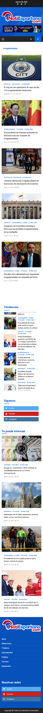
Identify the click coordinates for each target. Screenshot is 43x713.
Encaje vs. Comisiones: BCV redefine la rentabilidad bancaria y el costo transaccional (21, 448)
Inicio (4, 639)
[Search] (31, 39)
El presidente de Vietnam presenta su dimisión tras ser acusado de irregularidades (21, 113)
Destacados (16, 84)
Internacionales (9, 129)
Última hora (26, 84)
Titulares (20, 129)
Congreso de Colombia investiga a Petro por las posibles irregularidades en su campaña (21, 206)
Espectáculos (7, 653)
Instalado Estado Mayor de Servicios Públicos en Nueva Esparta (10, 374)
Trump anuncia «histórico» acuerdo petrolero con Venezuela (10, 359)
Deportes (7, 84)
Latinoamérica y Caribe (19, 222)
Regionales (22, 368)
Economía (7, 464)
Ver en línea (38, 39)
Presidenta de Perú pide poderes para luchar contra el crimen (10, 323)
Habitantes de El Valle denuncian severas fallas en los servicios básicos (21, 495)
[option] (21, 324)
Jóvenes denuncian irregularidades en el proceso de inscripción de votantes (21, 161)
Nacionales (18, 177)
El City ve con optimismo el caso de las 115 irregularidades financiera (21, 67)
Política (21, 331)
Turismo (5, 662)
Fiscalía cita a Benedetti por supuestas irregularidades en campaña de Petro (21, 254)
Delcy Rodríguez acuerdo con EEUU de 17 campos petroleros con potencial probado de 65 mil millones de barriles (10, 340)
